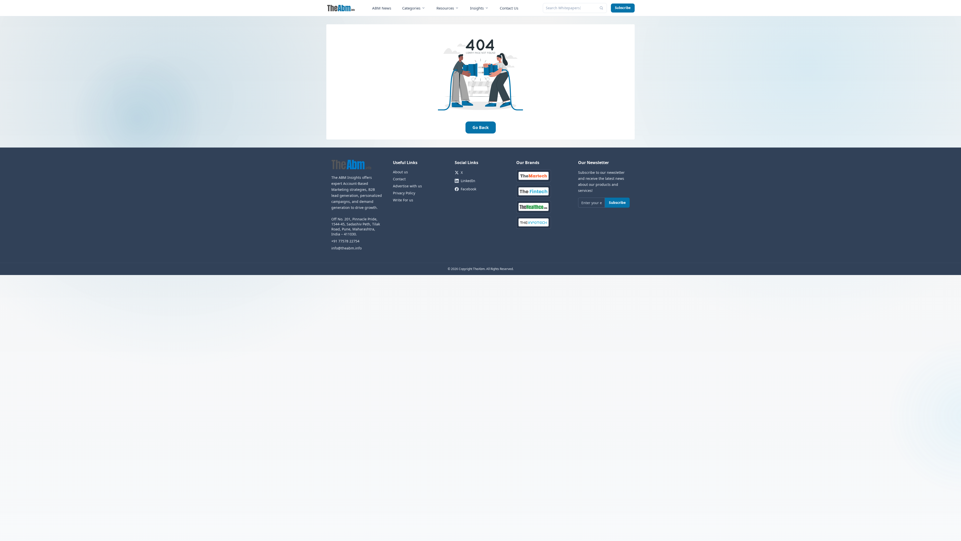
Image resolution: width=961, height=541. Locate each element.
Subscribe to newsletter (480, 298)
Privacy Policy (487, 310)
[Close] (528, 223)
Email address (446, 271)
